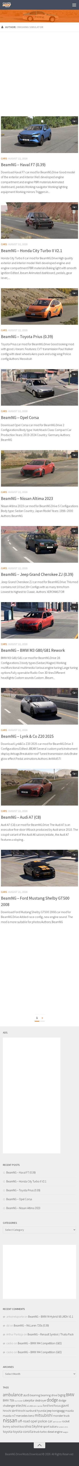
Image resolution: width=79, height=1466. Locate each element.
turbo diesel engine (51, 1432)
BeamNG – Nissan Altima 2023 (27, 498)
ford (45, 1405)
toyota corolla (23, 1431)
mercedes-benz (25, 1416)
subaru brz (63, 1427)
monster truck (61, 1416)
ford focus (55, 1405)
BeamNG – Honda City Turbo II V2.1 (31, 250)
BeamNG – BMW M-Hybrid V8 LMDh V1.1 (50, 1316)
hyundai (41, 1410)
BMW (70, 1394)
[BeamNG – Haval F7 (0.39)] (39, 134)
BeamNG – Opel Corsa (20, 417)
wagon (65, 1432)
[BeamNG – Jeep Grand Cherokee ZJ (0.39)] (39, 544)
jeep (49, 1410)
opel (33, 1421)
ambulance (13, 1394)
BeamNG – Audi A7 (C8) (21, 817)
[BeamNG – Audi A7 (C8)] (39, 787)
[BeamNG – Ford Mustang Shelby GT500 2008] (39, 868)
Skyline (37, 1426)
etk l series (38, 1406)
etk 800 (30, 1406)
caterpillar (29, 1400)
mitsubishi (44, 1415)
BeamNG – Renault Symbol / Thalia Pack (51, 1334)
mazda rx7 (9, 1416)
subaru (54, 1426)
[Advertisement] (39, 74)
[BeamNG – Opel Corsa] (39, 387)
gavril (65, 1405)
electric (21, 1405)
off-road (24, 1421)
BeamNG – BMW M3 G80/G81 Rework (33, 650)
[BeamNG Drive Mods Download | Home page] (8, 5)
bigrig (61, 1395)
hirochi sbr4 (10, 1410)
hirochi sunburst (26, 1410)
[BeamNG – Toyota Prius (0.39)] (39, 306)
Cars (4, 158)
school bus (17, 1426)
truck (37, 1432)
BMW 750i (8, 1400)
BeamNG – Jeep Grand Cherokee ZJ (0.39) (37, 574)
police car (45, 1421)
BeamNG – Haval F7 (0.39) (23, 164)
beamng (35, 1395)
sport (46, 1426)
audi (26, 1395)
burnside (18, 1401)
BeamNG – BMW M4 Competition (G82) (40, 1343)
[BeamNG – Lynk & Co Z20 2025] (39, 706)
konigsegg (58, 1410)
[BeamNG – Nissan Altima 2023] (39, 468)
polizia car (57, 1421)
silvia (27, 1426)
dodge (52, 1400)
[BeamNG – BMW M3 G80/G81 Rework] (39, 620)
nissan (10, 1420)
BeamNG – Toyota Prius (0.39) (27, 336)
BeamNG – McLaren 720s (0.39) (31, 1325)
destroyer (40, 1400)
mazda (69, 1410)
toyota (7, 1431)
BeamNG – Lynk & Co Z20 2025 (27, 736)
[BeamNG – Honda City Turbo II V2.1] (39, 220)
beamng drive (49, 1395)
